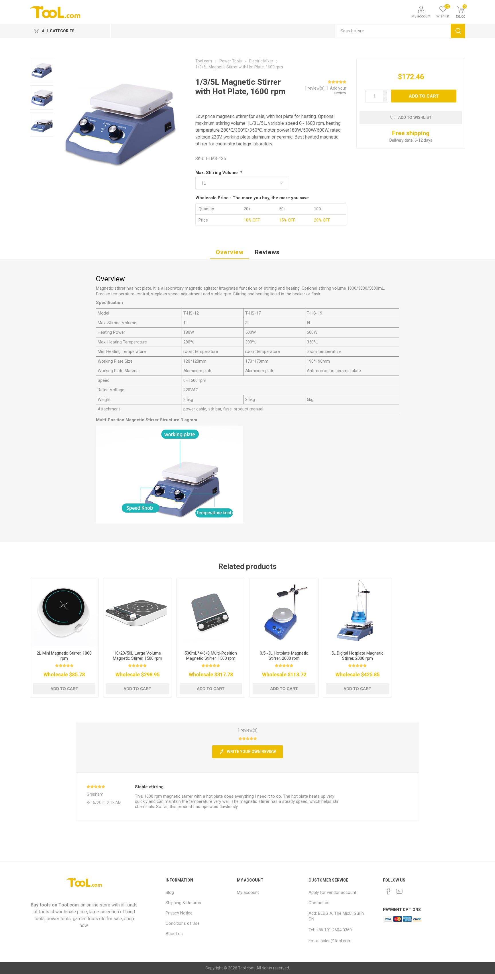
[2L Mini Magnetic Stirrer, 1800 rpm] (64, 612)
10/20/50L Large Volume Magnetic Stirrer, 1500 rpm (137, 656)
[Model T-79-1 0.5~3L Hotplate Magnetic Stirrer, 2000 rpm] (284, 612)
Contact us (319, 902)
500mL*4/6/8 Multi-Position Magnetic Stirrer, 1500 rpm (210, 656)
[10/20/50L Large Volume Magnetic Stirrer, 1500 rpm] (137, 612)
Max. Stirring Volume (217, 172)
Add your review (338, 90)
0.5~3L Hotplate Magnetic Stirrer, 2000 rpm (284, 656)
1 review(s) (315, 88)
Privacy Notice (179, 913)
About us (174, 933)
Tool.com (68, 905)
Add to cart (424, 96)
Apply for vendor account (332, 892)
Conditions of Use (183, 923)
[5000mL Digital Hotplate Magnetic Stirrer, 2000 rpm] (357, 612)
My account (421, 16)
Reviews (267, 252)
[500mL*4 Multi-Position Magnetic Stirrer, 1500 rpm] (211, 612)
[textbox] (393, 31)
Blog (170, 892)
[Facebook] (388, 891)
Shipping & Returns (183, 902)
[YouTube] (399, 891)
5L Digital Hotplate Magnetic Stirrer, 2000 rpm (357, 656)
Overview (229, 252)
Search (458, 31)
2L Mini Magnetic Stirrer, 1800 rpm (64, 656)
